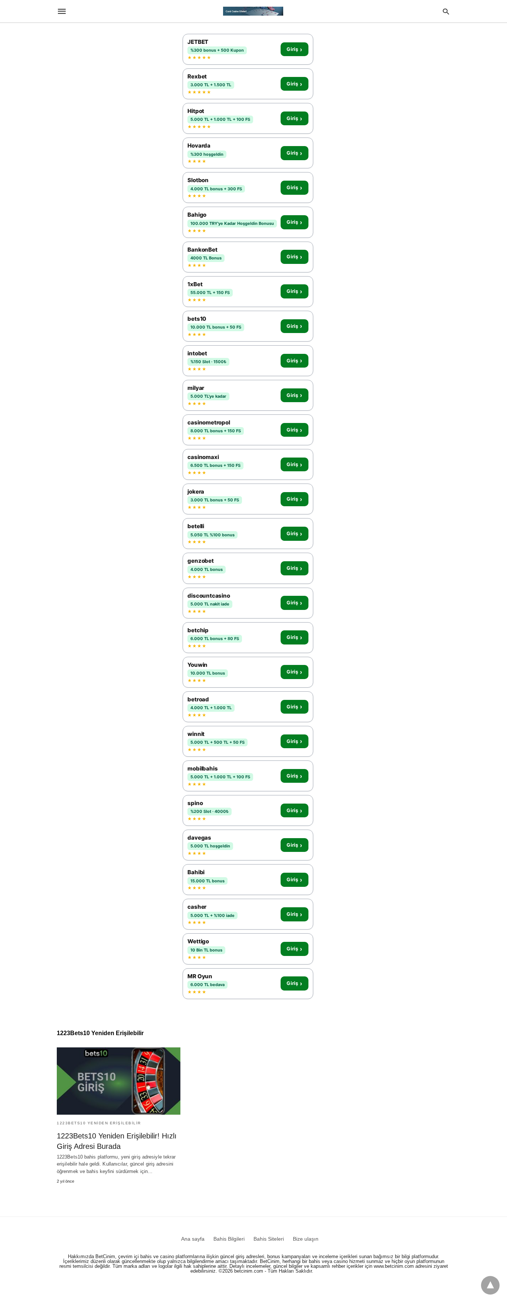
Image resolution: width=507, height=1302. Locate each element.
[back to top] (490, 1285)
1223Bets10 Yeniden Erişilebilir (99, 1123)
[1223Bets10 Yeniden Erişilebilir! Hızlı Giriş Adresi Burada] (118, 1081)
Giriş (294, 49)
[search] (446, 11)
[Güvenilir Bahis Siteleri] (253, 11)
